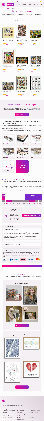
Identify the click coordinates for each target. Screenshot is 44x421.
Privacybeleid (33, 414)
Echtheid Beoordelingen (35, 410)
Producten (6, 414)
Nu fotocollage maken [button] (21, 114)
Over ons (20, 412)
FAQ (19, 415)
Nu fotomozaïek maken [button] (21, 325)
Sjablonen (18, 4)
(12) (23, 94)
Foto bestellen (7, 415)
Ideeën (5, 412)
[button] (8, 139)
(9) (9, 94)
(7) (23, 43)
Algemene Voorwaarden (35, 412)
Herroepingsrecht (34, 415)
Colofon (32, 417)
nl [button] (37, 1)
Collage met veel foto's (8, 417)
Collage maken (10, 4)
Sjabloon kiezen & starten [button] (21, 266)
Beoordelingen (21, 410)
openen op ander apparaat (9, 410)
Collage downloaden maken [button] (30, 215)
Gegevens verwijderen (22, 414)
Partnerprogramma (20, 419)
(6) (9, 43)
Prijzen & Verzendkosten (33, 4)
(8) (23, 69)
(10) (37, 43)
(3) (36, 94)
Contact (19, 417)
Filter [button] (22, 17)
